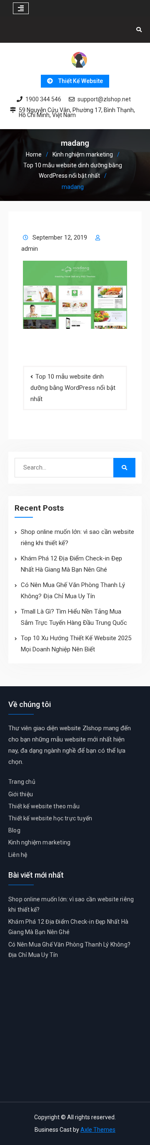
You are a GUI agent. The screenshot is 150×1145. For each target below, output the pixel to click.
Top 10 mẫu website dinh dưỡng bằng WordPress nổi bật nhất (72, 388)
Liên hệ (17, 854)
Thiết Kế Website (80, 81)
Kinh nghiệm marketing (39, 842)
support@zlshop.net (104, 99)
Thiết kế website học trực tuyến (50, 818)
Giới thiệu (20, 794)
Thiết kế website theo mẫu (44, 806)
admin (29, 248)
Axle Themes (97, 1129)
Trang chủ (21, 781)
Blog (14, 830)
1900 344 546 (43, 99)
